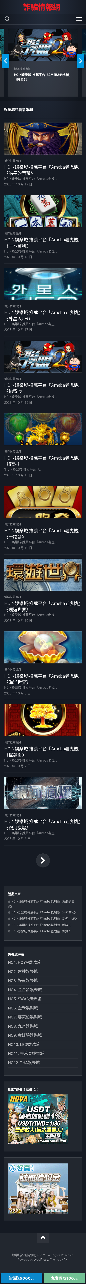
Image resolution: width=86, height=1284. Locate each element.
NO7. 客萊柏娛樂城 (25, 1017)
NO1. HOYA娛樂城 (24, 962)
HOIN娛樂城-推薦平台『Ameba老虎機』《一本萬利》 (44, 912)
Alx (65, 1259)
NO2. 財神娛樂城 (23, 971)
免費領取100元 (64, 1278)
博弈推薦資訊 (22, 68)
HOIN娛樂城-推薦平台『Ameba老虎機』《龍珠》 (41, 931)
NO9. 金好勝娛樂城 (25, 1035)
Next (80, 61)
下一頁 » (43, 860)
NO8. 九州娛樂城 (23, 1026)
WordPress (41, 1259)
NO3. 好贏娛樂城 (23, 980)
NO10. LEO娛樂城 (23, 1044)
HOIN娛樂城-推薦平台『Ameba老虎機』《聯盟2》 (42, 925)
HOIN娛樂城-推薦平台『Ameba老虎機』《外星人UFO (44, 918)
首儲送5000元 (21, 1278)
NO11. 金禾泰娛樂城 (26, 1053)
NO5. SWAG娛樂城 (24, 998)
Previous (5, 61)
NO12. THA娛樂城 (24, 1062)
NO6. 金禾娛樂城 (23, 1008)
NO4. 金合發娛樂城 (25, 989)
